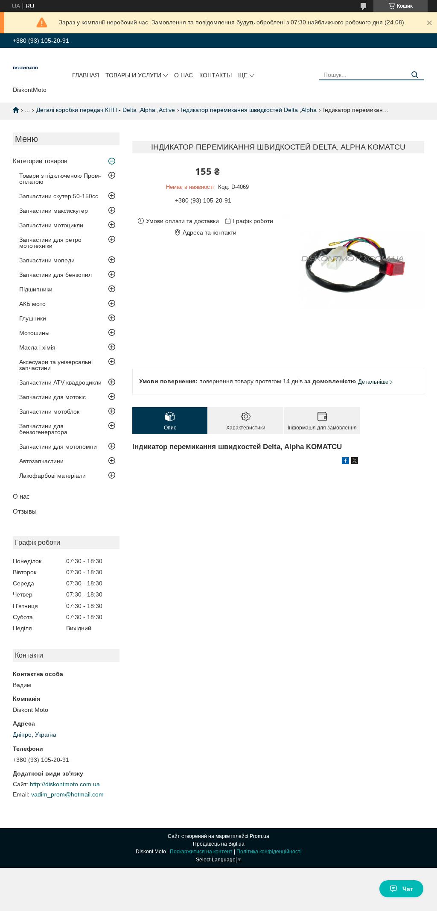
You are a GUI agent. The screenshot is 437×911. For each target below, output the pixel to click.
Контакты (215, 75)
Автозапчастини (41, 461)
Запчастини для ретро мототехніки (50, 242)
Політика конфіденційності (269, 852)
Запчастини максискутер (53, 210)
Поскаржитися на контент (201, 852)
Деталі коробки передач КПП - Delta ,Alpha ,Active (105, 110)
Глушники (32, 318)
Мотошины (34, 332)
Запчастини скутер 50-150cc (58, 196)
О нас (183, 75)
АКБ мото (32, 303)
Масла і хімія (37, 347)
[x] (354, 461)
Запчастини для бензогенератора (43, 429)
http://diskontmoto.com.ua (65, 784)
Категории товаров (40, 161)
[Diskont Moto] (25, 68)
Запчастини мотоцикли (51, 225)
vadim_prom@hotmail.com (67, 794)
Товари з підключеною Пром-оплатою (60, 178)
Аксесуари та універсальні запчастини (56, 365)
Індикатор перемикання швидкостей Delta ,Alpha (249, 110)
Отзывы (25, 511)
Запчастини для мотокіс (52, 397)
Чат (407, 888)
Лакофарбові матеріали (52, 475)
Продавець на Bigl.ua (219, 844)
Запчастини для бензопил (55, 274)
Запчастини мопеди (47, 260)
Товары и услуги (133, 75)
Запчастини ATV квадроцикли (60, 382)
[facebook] (345, 461)
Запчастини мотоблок (49, 411)
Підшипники (35, 289)
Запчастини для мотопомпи (58, 446)
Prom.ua (259, 836)
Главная (85, 75)
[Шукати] (414, 75)
